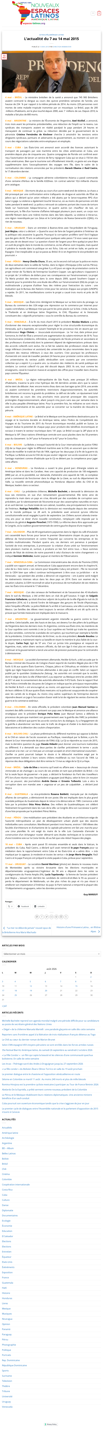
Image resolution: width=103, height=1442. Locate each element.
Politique (6, 1350)
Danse (5, 1205)
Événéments (8, 1267)
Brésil (5, 1163)
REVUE (18, 1432)
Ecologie (6, 1220)
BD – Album (8, 1148)
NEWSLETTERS (29, 1432)
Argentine (7, 1143)
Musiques (7, 1313)
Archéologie (8, 1137)
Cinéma (6, 1174)
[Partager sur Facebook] (42, 917)
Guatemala (7, 1282)
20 (46, 990)
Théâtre (6, 1386)
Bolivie (5, 1158)
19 (31, 990)
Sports (5, 1370)
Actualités (44, 35)
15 (76, 986)
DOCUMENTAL (42, 1432)
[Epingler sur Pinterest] (56, 917)
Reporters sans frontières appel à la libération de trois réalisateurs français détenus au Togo (49, 1034)
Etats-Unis (7, 1262)
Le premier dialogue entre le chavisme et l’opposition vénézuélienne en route (41, 1074)
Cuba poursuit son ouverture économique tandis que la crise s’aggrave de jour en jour (45, 1103)
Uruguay (6, 1401)
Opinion (6, 1324)
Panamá (6, 1329)
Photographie (9, 1344)
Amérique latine (56, 35)
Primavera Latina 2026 (73, 1432)
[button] (93, 13)
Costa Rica (7, 1189)
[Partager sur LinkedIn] (61, 917)
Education (7, 1231)
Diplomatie (7, 1210)
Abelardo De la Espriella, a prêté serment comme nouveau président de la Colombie (44, 1089)
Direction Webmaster (62, 47)
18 (16, 990)
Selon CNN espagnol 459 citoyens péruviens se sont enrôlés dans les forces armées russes (47, 1044)
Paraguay (7, 1334)
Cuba (4, 1194)
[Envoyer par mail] (51, 917)
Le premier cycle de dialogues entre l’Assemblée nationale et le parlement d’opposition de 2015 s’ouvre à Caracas (50, 1110)
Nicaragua (7, 1318)
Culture (6, 1199)
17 (3, 990)
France (5, 1277)
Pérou (5, 1339)
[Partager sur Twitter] (46, 917)
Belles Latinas (9, 1153)
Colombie (7, 1179)
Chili (4, 1169)
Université (7, 1396)
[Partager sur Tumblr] (66, 917)
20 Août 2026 (52, 1434)
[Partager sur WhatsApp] (37, 917)
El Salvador (7, 1236)
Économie (7, 1225)
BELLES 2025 (55, 1432)
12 (31, 986)
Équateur (6, 1256)
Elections (6, 1241)
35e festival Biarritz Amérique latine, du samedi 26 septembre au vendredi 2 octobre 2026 (47, 1050)
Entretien (6, 1251)
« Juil (4, 1005)
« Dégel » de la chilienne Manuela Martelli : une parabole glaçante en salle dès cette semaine (48, 1029)
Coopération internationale (16, 1184)
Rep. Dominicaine (11, 1360)
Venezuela (7, 1406)
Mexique (6, 1308)
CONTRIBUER (90, 1432)
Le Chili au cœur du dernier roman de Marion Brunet (28, 1039)
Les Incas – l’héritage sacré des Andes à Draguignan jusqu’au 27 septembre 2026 (42, 1063)
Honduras (7, 1298)
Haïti (4, 1287)
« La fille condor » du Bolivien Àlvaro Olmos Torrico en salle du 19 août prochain (42, 1069)
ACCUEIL (10, 1432)
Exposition (7, 1272)
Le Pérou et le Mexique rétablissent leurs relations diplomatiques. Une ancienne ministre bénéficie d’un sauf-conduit (47, 1096)
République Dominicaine (14, 1365)
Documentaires (10, 1215)
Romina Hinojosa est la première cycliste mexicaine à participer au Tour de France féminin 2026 (50, 1084)
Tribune (6, 1391)
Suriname (7, 1375)
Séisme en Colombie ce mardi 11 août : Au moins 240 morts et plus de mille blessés (44, 1079)
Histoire (6, 1293)
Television (7, 1380)
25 (16, 995)
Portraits (6, 1355)
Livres (5, 1303)
